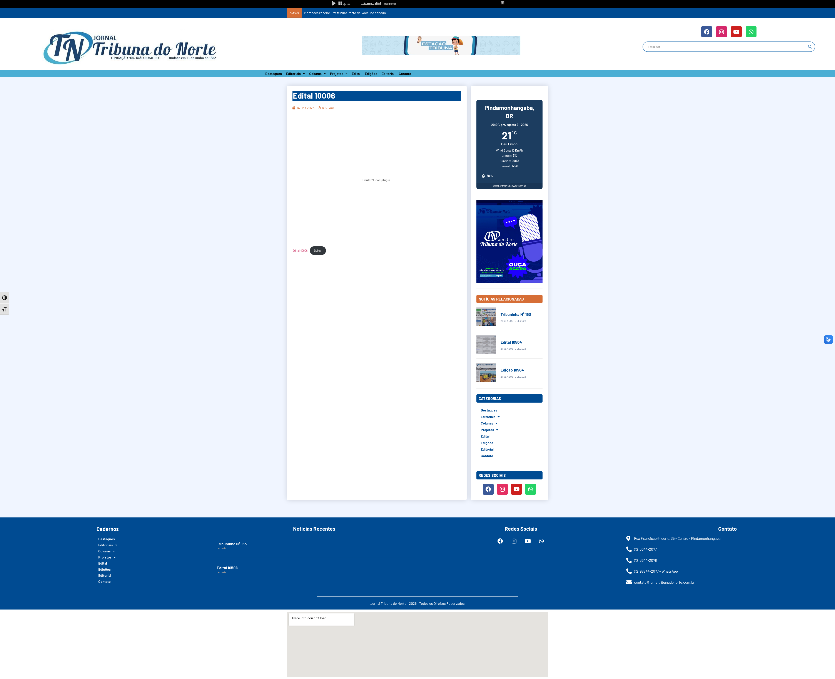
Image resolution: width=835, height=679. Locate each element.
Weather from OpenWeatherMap (509, 185)
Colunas (315, 73)
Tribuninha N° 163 (516, 314)
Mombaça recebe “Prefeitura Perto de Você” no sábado (345, 13)
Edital (356, 73)
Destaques (273, 73)
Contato (405, 73)
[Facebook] (706, 31)
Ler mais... (222, 548)
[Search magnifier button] (810, 47)
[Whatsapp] (751, 31)
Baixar (318, 250)
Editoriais (293, 73)
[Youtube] (736, 31)
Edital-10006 (300, 250)
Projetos (336, 73)
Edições (371, 73)
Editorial (388, 73)
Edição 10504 (512, 370)
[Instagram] (721, 31)
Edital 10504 (511, 342)
